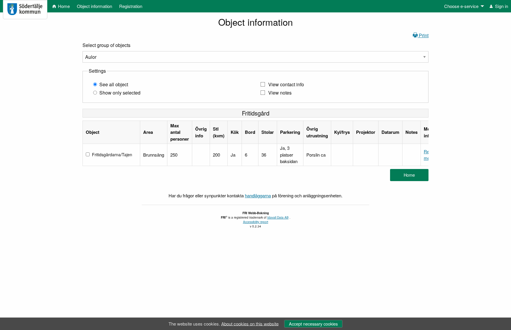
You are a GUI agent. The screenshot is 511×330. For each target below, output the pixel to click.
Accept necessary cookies (313, 324)
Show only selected (119, 92)
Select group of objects (106, 45)
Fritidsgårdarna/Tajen (112, 154)
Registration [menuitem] (130, 6)
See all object (113, 84)
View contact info (286, 84)
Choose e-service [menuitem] (461, 6)
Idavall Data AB (278, 217)
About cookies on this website (250, 323)
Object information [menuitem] (94, 6)
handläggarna (258, 195)
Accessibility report (255, 222)
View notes (280, 92)
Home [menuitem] (63, 6)
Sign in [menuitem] (501, 6)
